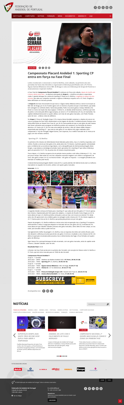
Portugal (53, 310)
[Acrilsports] (106, 370)
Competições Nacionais (87, 310)
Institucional (74, 310)
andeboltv (82, 16)
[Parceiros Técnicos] (93, 370)
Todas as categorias (19, 310)
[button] (120, 401)
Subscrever (52, 400)
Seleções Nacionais (38, 312)
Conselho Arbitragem (76, 312)
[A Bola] (30, 369)
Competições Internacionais (22, 312)
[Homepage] (31, 7)
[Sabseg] (17, 369)
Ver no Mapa (18, 396)
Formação (51, 16)
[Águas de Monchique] (80, 369)
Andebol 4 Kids (43, 310)
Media (60, 16)
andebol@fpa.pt (54, 388)
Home (102, 380)
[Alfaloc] (43, 369)
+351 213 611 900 (55, 390)
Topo (109, 380)
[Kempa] (68, 369)
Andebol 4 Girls (33, 310)
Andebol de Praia (62, 310)
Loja (90, 16)
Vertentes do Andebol (53, 312)
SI (110, 16)
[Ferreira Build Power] (55, 369)
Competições (30, 16)
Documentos (70, 16)
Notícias (41, 16)
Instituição (17, 16)
